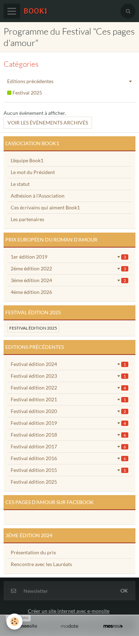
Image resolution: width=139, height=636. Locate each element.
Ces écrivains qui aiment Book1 (45, 207)
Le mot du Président (33, 172)
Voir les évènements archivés (47, 122)
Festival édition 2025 (33, 328)
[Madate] (69, 626)
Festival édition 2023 (68, 376)
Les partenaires (27, 219)
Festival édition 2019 (68, 423)
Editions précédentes (30, 81)
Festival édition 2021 (68, 399)
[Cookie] (14, 622)
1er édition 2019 (68, 257)
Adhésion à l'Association (38, 196)
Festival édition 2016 (68, 458)
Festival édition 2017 (68, 446)
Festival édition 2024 (68, 364)
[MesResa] (113, 626)
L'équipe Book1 (27, 160)
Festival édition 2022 (68, 388)
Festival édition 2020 (68, 411)
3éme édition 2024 (68, 280)
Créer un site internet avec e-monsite (68, 611)
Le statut (20, 184)
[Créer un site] (26, 626)
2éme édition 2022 (68, 268)
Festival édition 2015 (68, 470)
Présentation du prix (33, 552)
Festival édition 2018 (68, 435)
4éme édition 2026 (31, 292)
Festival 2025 (26, 93)
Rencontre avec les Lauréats (41, 564)
